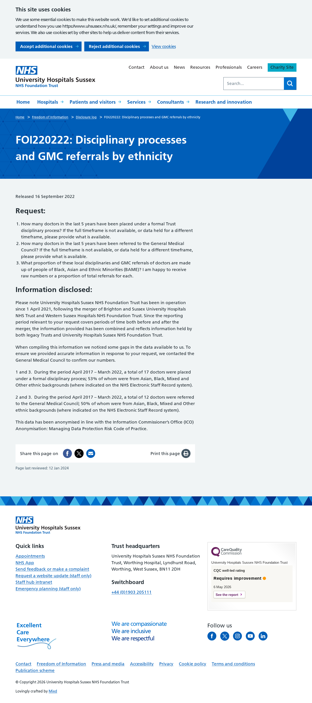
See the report (227, 595)
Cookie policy (192, 663)
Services (136, 102)
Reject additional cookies (114, 46)
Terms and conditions (233, 663)
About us (159, 67)
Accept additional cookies (46, 46)
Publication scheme (35, 670)
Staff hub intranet (34, 582)
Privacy (166, 663)
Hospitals (47, 102)
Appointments (30, 556)
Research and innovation (224, 102)
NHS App (25, 562)
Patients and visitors (93, 102)
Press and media (108, 663)
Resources (200, 67)
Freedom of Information (61, 663)
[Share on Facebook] (67, 453)
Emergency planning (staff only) (48, 588)
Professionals (229, 67)
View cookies (164, 46)
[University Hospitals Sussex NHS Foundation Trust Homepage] (55, 76)
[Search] (290, 83)
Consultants (170, 102)
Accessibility (142, 663)
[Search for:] (254, 83)
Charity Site (282, 67)
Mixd (53, 691)
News (179, 67)
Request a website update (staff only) (53, 575)
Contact (136, 67)
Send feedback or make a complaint (52, 569)
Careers (254, 67)
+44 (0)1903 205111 (131, 592)
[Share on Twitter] (79, 453)
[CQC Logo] (226, 555)
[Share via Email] (90, 453)
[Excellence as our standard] (48, 525)
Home (23, 102)
